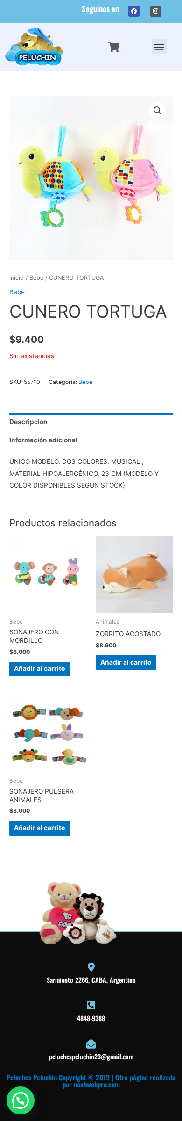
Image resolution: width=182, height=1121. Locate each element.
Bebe (36, 277)
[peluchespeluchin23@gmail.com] (91, 1044)
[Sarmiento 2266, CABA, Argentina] (91, 967)
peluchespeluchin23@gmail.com (91, 1056)
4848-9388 (91, 1018)
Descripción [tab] (28, 422)
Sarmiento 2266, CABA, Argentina (91, 980)
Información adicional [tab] (43, 440)
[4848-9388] (91, 1005)
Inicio (16, 277)
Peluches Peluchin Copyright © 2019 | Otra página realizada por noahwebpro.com (91, 1080)
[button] (159, 46)
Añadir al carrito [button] (39, 668)
